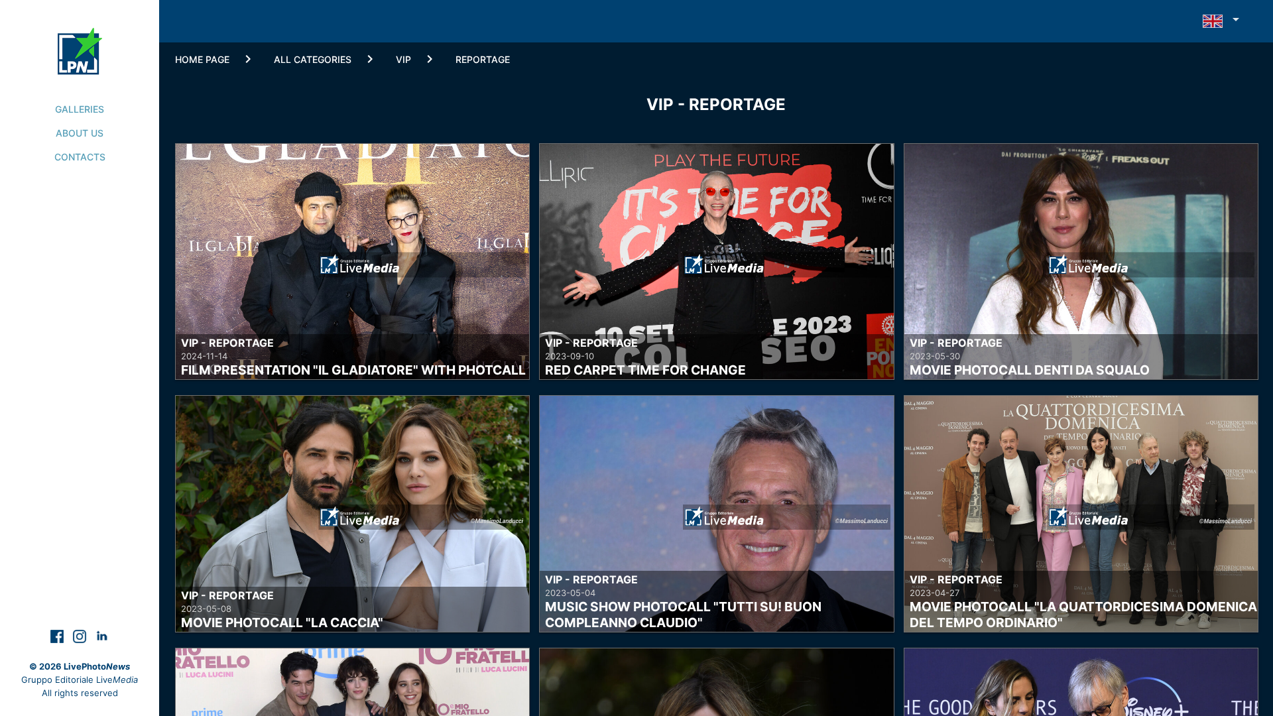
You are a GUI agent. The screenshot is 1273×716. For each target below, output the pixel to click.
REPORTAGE (482, 59)
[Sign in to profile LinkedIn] (102, 635)
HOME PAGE (202, 59)
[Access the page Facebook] (58, 635)
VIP (403, 59)
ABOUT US (79, 133)
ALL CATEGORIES (312, 59)
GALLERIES (79, 109)
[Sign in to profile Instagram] (81, 635)
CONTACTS (79, 156)
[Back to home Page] (80, 37)
